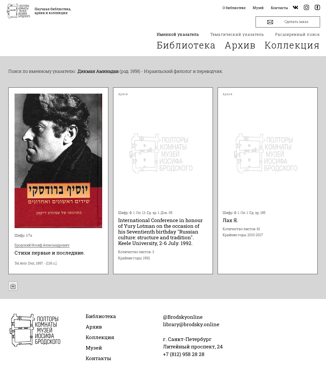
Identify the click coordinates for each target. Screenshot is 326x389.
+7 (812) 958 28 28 (184, 354)
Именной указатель (178, 34)
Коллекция (292, 45)
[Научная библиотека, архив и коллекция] (18, 11)
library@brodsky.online (191, 324)
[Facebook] (317, 8)
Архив (240, 45)
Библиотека (186, 45)
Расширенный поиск (297, 34)
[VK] (295, 8)
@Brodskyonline (183, 317)
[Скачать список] (13, 286)
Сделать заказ (296, 21)
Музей (94, 347)
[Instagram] (306, 8)
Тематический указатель (237, 34)
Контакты (98, 358)
